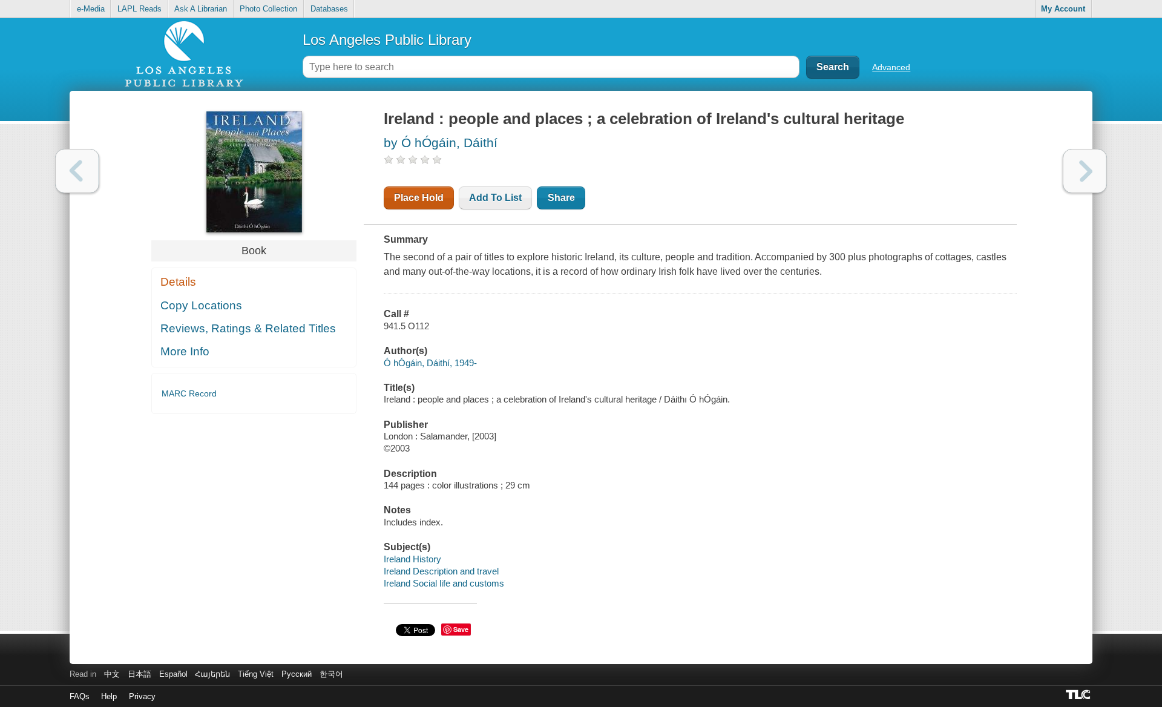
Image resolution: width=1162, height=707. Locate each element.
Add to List (495, 197)
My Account (1063, 8)
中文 (112, 674)
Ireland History (412, 559)
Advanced (891, 67)
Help (109, 696)
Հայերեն (212, 674)
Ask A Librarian (200, 8)
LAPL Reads (139, 8)
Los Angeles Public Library (387, 39)
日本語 (139, 674)
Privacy (142, 696)
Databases (329, 8)
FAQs (80, 696)
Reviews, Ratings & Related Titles (248, 328)
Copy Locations (201, 305)
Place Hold (419, 197)
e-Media (91, 8)
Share (561, 197)
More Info (184, 351)
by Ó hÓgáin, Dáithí (440, 143)
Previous (77, 171)
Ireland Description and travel (441, 571)
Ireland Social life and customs (444, 583)
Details (178, 281)
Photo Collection (268, 8)
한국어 (331, 674)
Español (173, 674)
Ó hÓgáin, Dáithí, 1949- (430, 363)
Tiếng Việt (256, 674)
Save (460, 629)
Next (1085, 171)
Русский (296, 674)
